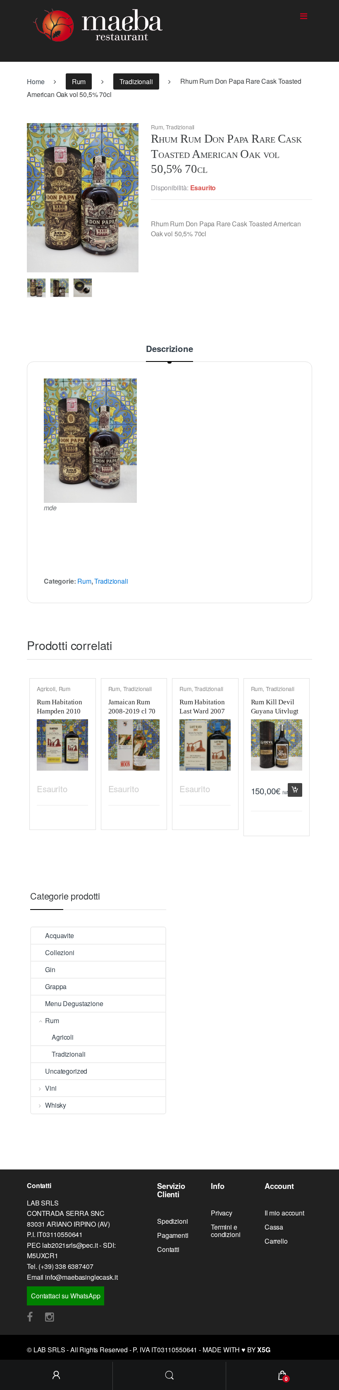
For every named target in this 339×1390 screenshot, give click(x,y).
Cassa (274, 1227)
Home (35, 81)
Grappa (56, 986)
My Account (56, 1376)
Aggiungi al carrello (294, 790)
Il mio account (284, 1213)
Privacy (221, 1213)
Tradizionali (136, 81)
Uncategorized (66, 1071)
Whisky (55, 1105)
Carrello (276, 1241)
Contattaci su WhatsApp (65, 1295)
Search (169, 1376)
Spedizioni (172, 1221)
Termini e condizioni (225, 1230)
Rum (79, 81)
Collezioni (59, 952)
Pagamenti (173, 1235)
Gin (50, 969)
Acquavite (59, 935)
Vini (50, 1088)
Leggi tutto (80, 787)
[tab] (169, 352)
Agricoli (46, 688)
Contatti (168, 1249)
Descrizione (169, 349)
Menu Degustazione (74, 1003)
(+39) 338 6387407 (65, 1266)
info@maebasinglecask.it (81, 1277)
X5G (263, 1349)
